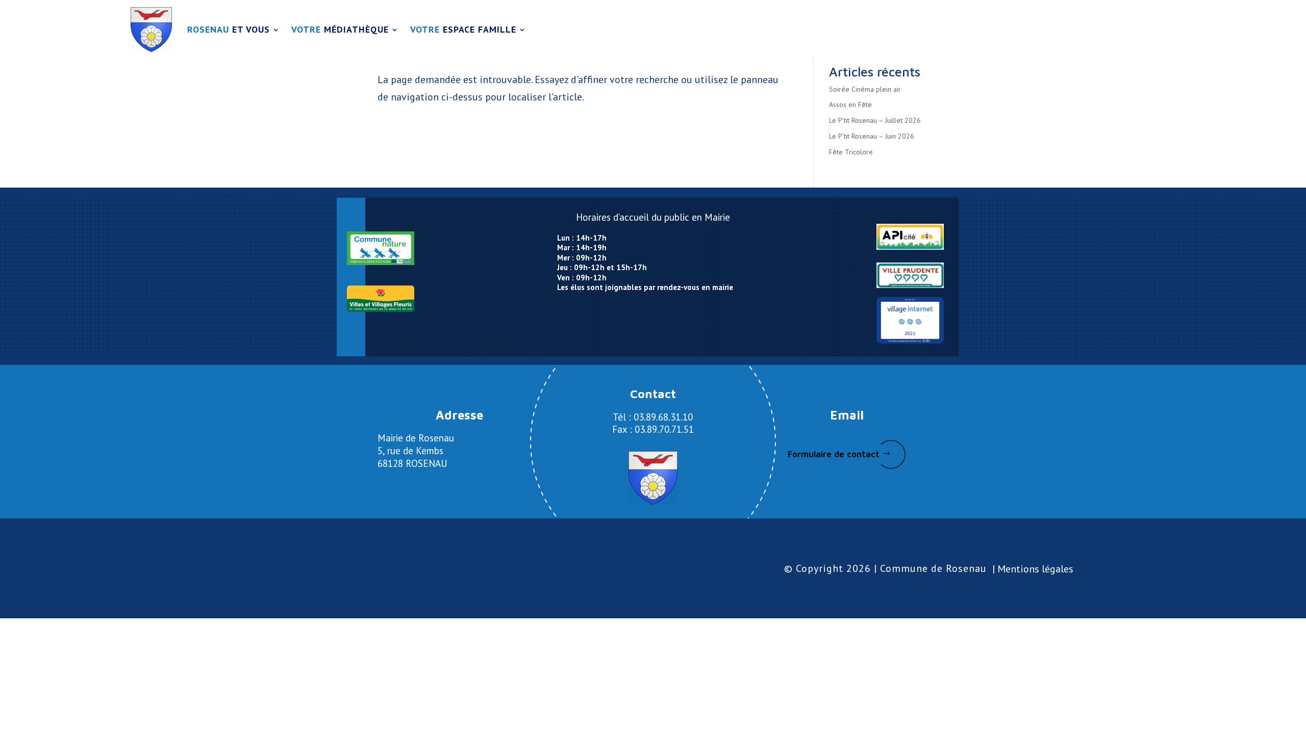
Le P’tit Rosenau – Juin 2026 (871, 136)
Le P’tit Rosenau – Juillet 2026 (875, 120)
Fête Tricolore (851, 151)
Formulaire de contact (834, 454)
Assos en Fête (850, 104)
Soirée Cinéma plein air (865, 89)
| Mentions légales (1032, 568)
